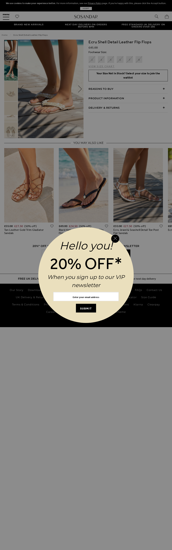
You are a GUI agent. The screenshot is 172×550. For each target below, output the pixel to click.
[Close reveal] (115, 239)
